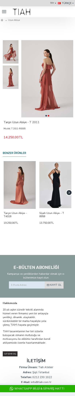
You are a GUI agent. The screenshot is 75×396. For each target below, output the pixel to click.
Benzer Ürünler (14, 153)
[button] (46, 115)
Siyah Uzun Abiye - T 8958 (51, 215)
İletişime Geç (10, 354)
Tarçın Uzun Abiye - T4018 (15, 215)
